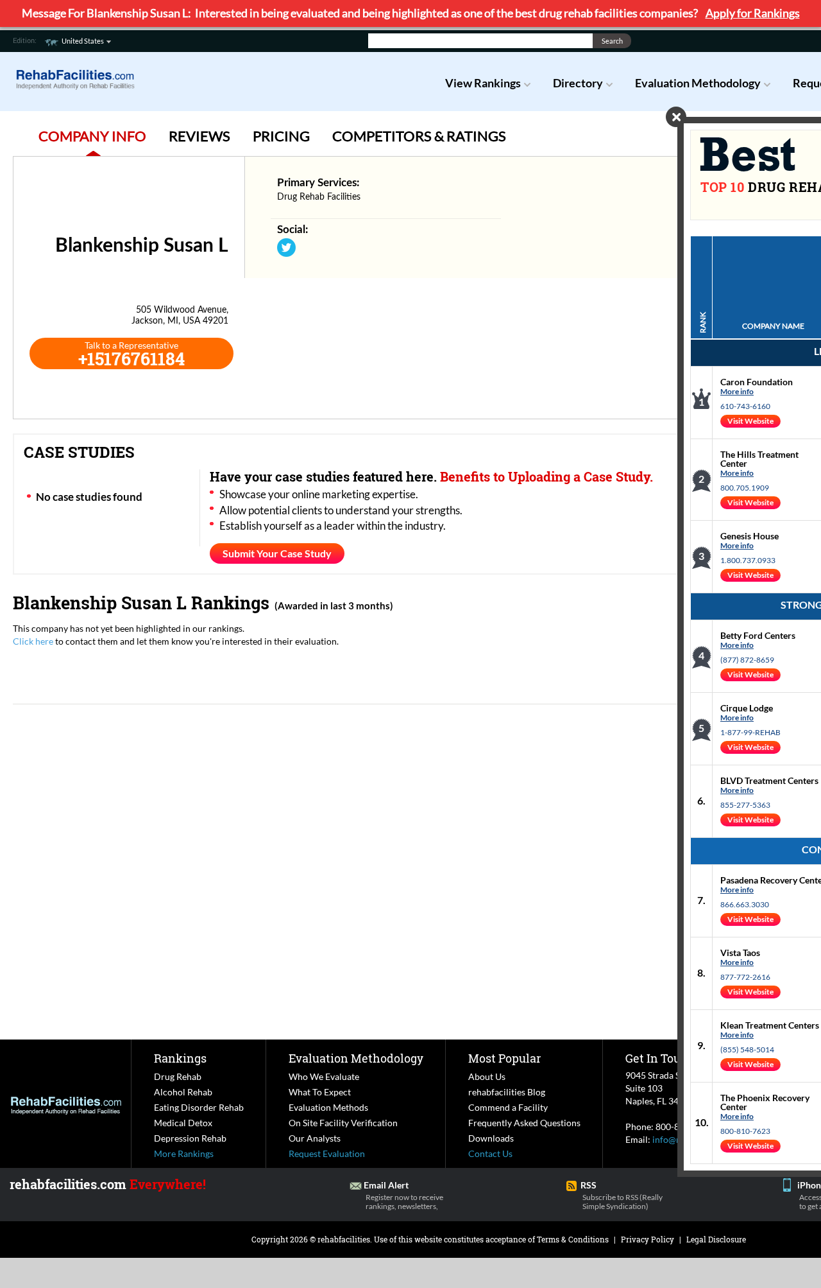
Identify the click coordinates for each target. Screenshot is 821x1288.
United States (83, 41)
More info (737, 391)
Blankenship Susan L (100, 602)
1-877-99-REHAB (750, 732)
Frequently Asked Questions (524, 1122)
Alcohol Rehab (183, 1091)
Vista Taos (740, 952)
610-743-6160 (745, 406)
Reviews (199, 135)
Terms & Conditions (573, 1239)
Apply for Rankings (753, 13)
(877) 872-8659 (747, 660)
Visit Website (750, 421)
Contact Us (490, 1153)
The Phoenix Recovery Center (764, 1102)
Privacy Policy (647, 1239)
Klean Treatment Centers (769, 1025)
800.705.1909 (744, 487)
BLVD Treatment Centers (769, 780)
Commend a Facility (508, 1107)
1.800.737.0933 (747, 560)
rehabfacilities (343, 1239)
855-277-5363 (745, 805)
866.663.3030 (744, 904)
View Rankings (483, 83)
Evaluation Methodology (698, 83)
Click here (33, 641)
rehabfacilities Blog (506, 1091)
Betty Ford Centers (757, 635)
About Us (486, 1076)
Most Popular (504, 1058)
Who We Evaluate (324, 1076)
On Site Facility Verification (343, 1122)
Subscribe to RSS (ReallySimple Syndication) (622, 1201)
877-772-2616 (745, 977)
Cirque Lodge (746, 707)
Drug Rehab (177, 1076)
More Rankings (184, 1153)
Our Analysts (315, 1138)
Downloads (491, 1138)
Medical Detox (183, 1122)
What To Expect (320, 1091)
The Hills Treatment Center (759, 459)
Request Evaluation (327, 1153)
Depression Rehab (190, 1138)
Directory (578, 83)
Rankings (180, 1058)
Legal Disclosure (716, 1239)
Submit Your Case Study (277, 553)
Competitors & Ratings (419, 135)
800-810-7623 (745, 1131)
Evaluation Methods (328, 1107)
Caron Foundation (756, 381)
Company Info (92, 135)
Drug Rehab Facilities (318, 197)
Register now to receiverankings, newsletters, (404, 1201)
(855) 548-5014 (747, 1049)
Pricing (281, 135)
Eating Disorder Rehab (199, 1107)
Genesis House (749, 535)
